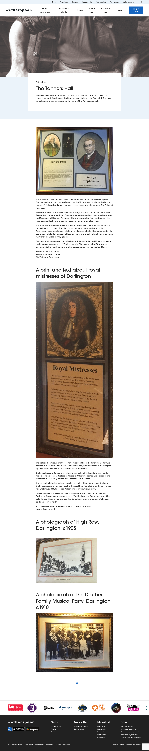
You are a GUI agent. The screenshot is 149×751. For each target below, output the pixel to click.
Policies (124, 722)
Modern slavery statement (129, 735)
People (53, 732)
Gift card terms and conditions (131, 738)
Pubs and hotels (103, 722)
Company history (56, 726)
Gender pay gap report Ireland (131, 732)
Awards (53, 729)
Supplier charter (79, 729)
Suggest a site (87, 2)
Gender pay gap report (128, 729)
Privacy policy (28, 744)
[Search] (141, 2)
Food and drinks (64, 10)
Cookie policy (39, 744)
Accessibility (50, 744)
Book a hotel (101, 729)
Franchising (64, 2)
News (54, 2)
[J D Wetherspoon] (19, 10)
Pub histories (114, 2)
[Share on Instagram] (72, 683)
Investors (75, 2)
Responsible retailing (81, 726)
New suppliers (101, 2)
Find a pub (136, 10)
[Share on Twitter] (77, 683)
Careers (119, 10)
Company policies (127, 726)
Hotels (80, 10)
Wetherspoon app (129, 2)
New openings (45, 10)
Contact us (105, 10)
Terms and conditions (15, 744)
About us (91, 10)
